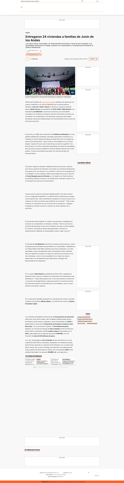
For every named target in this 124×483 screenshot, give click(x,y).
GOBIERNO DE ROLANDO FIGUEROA (84, 321)
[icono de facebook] (94, 7)
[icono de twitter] (96, 7)
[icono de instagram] (99, 7)
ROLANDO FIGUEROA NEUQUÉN (83, 316)
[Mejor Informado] (62, 7)
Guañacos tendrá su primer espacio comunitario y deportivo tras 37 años (42, 363)
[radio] (78, 1)
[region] (62, 24)
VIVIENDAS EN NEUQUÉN (92, 323)
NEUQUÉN (28, 32)
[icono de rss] (102, 7)
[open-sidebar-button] (21, 7)
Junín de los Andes (48, 102)
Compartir (92, 58)
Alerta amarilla (66, 359)
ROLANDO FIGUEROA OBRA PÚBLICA (84, 319)
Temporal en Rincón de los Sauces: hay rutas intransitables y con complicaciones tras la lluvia (68, 363)
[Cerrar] (40, 54)
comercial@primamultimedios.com (49, 472)
